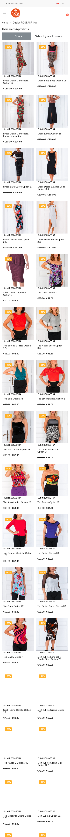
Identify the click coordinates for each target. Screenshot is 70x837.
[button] (4, 13)
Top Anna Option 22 (13, 606)
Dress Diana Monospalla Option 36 (15, 81)
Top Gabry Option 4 (13, 657)
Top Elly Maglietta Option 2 (51, 398)
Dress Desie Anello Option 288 (50, 240)
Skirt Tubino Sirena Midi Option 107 (49, 763)
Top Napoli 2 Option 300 (15, 762)
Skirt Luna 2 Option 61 (49, 815)
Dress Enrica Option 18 (49, 133)
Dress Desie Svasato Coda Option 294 (51, 187)
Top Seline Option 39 (48, 553)
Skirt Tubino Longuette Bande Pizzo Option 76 (49, 658)
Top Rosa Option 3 (47, 292)
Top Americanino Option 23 (17, 502)
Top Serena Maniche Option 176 (17, 554)
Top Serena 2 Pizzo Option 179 (17, 346)
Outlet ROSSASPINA (12, 76)
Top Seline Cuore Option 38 (51, 606)
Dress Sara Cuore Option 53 (18, 186)
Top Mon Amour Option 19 (16, 449)
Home (5, 22)
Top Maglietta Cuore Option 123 (17, 816)
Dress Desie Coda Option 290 (16, 240)
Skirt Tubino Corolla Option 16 (17, 711)
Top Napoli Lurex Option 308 (49, 346)
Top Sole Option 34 (13, 398)
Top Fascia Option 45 (48, 502)
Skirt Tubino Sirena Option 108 (50, 711)
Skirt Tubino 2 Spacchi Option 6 (14, 293)
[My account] (55, 13)
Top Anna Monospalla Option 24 (48, 450)
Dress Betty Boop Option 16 (51, 80)
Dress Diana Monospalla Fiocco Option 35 (15, 134)
